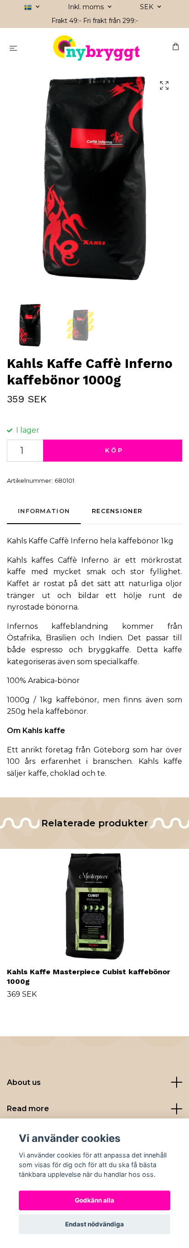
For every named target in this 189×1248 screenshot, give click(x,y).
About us (24, 1082)
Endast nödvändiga (94, 1224)
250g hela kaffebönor (47, 711)
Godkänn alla (94, 1200)
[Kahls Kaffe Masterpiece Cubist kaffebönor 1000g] (94, 906)
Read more (28, 1108)
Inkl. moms (87, 7)
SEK (147, 7)
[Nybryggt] (96, 48)
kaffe (37, 773)
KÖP (114, 450)
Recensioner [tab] (117, 511)
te (101, 773)
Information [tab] (44, 511)
